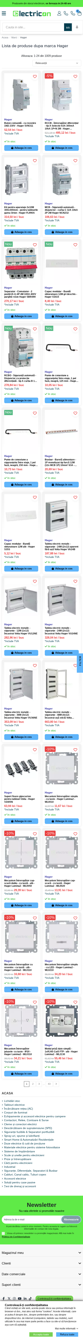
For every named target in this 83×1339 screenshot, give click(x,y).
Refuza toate (67, 1334)
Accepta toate (41, 1334)
